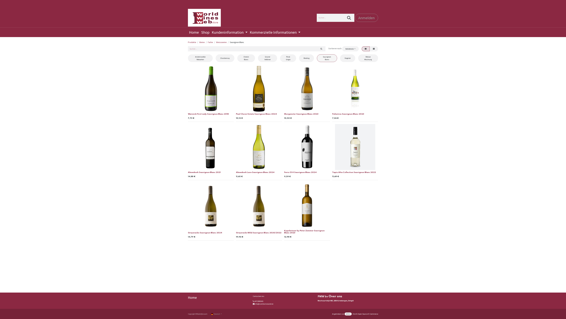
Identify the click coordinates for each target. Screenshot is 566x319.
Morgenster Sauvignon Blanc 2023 (301, 114)
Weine (202, 42)
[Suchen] (349, 18)
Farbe (210, 42)
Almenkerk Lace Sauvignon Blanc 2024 (255, 172)
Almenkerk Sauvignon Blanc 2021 (204, 172)
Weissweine (221, 42)
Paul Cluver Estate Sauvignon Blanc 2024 (256, 114)
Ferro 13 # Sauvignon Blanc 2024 (300, 172)
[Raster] (366, 48)
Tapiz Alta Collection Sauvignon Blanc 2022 (354, 172)
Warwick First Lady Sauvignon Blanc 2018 (208, 114)
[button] (350, 48)
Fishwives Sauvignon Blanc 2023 (348, 114)
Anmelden (366, 17)
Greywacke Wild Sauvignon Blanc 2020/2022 (258, 233)
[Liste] (374, 48)
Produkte (192, 42)
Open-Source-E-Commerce (368, 314)
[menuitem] (194, 32)
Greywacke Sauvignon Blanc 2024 (205, 233)
